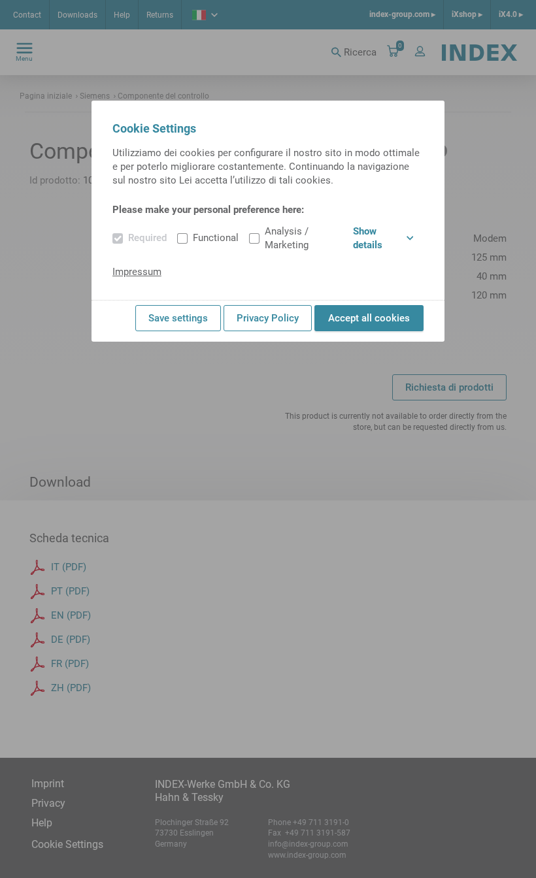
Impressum (136, 272)
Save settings (178, 318)
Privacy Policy (268, 318)
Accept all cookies (369, 318)
